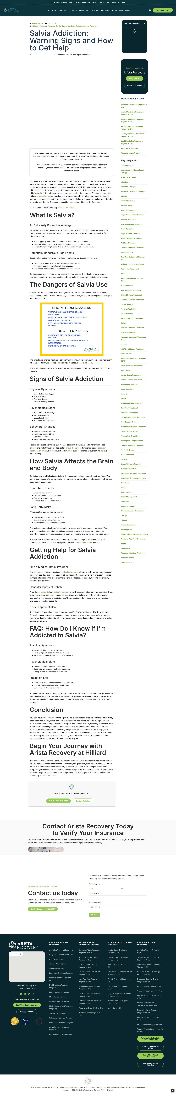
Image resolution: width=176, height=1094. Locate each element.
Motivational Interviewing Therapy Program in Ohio (147, 1004)
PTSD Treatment (127, 455)
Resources (125, 483)
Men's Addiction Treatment (131, 366)
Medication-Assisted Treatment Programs (61, 1007)
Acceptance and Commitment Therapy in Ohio (148, 965)
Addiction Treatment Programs (43, 26)
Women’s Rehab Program (131, 153)
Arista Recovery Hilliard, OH (44, 1087)
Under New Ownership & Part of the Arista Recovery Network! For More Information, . (88, 2)
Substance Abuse (68, 26)
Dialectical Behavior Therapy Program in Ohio (148, 980)
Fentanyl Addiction (128, 309)
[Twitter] (29, 994)
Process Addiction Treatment (132, 445)
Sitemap (110, 1090)
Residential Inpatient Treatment (133, 473)
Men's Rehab (126, 370)
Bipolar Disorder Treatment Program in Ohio (118, 958)
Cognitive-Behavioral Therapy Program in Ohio (148, 973)
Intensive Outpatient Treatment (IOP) (133, 338)
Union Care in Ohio (115, 1008)
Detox (123, 274)
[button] (144, 23)
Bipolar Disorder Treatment (131, 238)
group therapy (72, 448)
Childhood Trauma (128, 243)
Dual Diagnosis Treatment (131, 290)
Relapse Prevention (128, 469)
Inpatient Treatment (129, 332)
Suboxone (125, 501)
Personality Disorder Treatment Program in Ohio (120, 973)
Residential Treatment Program (133, 478)
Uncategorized (126, 530)
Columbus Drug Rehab (125, 1087)
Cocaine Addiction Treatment (132, 248)
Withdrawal (125, 548)
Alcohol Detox (126, 205)
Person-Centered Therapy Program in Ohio (147, 1011)
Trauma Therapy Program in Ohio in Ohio (118, 1002)
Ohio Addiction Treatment (82, 1090)
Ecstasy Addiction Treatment (132, 300)
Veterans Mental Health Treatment (134, 534)
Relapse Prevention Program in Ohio (149, 1018)
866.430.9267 (163, 10)
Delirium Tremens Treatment (132, 264)
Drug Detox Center (56, 959)
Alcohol (124, 196)
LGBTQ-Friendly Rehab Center (60, 1034)
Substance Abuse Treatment (86, 26)
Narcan (123, 399)
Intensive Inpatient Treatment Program (60, 979)
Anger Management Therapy (132, 215)
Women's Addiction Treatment (133, 553)
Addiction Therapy (128, 187)
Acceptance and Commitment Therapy (132, 171)
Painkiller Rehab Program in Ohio (89, 1014)
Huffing (123, 323)
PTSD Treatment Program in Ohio (118, 965)
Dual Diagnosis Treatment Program (59, 986)
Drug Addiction (127, 286)
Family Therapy (127, 304)
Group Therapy (127, 314)
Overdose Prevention (129, 413)
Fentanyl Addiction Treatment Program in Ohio (132, 135)
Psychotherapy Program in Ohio (149, 1024)
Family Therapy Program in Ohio (149, 986)
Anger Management (129, 210)
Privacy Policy (100, 1090)
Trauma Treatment (128, 525)
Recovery (124, 459)
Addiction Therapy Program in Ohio (148, 951)
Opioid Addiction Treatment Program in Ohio (132, 142)
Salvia (58, 26)
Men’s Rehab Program (129, 148)
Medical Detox (126, 354)
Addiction (124, 182)
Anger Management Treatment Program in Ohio (119, 994)
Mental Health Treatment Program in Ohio (117, 951)
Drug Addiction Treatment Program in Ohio (88, 965)
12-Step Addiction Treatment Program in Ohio (148, 958)
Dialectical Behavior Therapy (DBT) (132, 279)
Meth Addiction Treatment (131, 380)
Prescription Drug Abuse (130, 436)
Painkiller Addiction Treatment (133, 417)
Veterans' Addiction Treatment (133, 539)
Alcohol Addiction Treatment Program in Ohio (132, 113)
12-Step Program (127, 165)
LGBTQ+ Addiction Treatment (132, 349)
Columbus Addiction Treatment (102, 1087)
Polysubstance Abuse (129, 431)
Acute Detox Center (129, 177)
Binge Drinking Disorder (130, 233)
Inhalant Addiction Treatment (132, 328)
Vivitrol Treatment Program (59, 1013)
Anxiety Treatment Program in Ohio (119, 980)
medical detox (44, 196)
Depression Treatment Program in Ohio (120, 987)
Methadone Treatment (130, 384)
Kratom (124, 344)
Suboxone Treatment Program (60, 1018)
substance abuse (84, 542)
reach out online (49, 775)
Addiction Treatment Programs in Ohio (134, 106)
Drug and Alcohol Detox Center (61, 955)
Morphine (124, 394)
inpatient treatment (61, 592)
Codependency (127, 252)
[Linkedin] (25, 994)
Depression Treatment (130, 269)
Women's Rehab (127, 558)
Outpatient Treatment (129, 408)
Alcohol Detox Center (57, 964)
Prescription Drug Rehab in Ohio (91, 1008)
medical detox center (70, 572)
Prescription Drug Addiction (132, 441)
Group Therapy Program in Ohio (149, 991)
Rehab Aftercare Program (131, 464)
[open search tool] (150, 10)
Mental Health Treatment (131, 375)
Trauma (124, 520)
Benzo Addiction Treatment (132, 224)
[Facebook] (21, 994)
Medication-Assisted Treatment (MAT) (133, 359)
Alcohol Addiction (128, 201)
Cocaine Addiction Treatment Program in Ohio (132, 120)
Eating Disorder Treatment (131, 295)
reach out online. (67, 207)
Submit (94, 915)
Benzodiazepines (127, 229)
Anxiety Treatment (128, 219)
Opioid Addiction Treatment (132, 403)
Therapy (124, 515)
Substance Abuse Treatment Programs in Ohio (89, 951)
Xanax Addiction (127, 562)
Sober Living (126, 492)
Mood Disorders (127, 389)
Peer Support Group (129, 422)
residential (45, 592)
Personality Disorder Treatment (133, 427)
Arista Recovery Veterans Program (59, 1028)
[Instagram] (33, 994)
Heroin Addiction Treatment (132, 318)
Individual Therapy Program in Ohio (148, 996)
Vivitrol (123, 544)
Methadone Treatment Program (61, 1023)
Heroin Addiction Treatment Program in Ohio (132, 127)
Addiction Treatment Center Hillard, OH (73, 1087)
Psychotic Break (127, 450)
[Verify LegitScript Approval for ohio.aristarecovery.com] (25, 1025)
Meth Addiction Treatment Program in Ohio (88, 980)
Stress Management (129, 497)
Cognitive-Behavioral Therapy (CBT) (133, 258)
